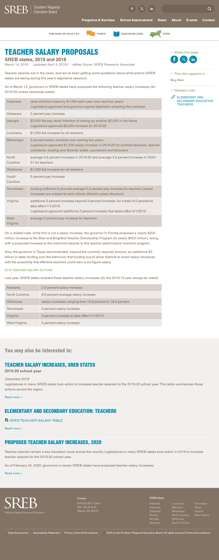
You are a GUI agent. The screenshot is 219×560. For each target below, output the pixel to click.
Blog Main (177, 80)
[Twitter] (141, 8)
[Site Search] (209, 9)
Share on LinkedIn (193, 59)
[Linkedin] (151, 8)
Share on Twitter (184, 59)
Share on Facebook (174, 59)
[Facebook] (132, 8)
